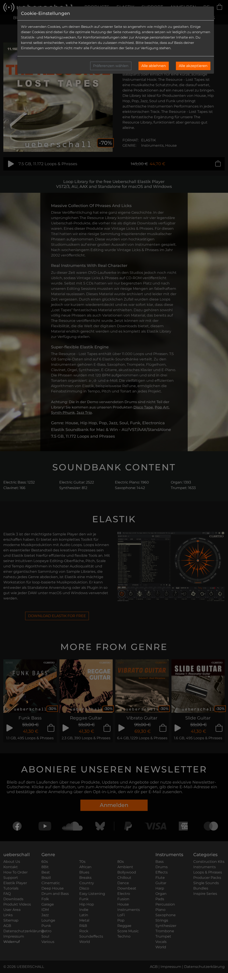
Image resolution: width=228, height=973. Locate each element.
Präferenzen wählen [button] (110, 66)
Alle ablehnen (153, 66)
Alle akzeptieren (193, 66)
